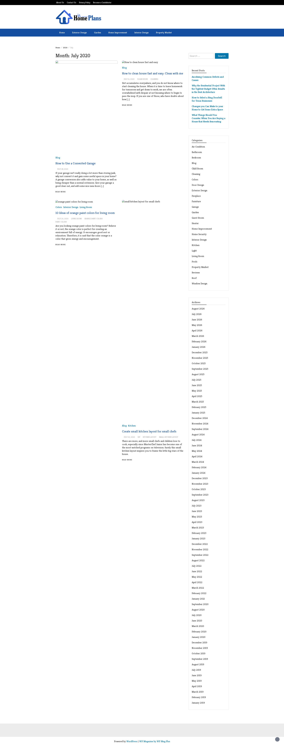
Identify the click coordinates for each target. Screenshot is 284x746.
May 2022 (197, 576)
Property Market (164, 32)
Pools (194, 261)
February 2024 (199, 467)
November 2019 (200, 648)
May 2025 (197, 390)
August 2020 (198, 609)
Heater (195, 223)
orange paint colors (93, 218)
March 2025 (198, 401)
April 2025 (197, 396)
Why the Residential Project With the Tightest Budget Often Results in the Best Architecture (208, 89)
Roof (194, 278)
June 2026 (197, 319)
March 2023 (198, 527)
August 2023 (198, 500)
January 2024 (198, 472)
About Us (60, 2)
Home (62, 32)
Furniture (196, 201)
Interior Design (141, 32)
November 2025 (200, 357)
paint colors (61, 222)
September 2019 (200, 658)
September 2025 (200, 368)
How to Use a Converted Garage (75, 163)
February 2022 (199, 593)
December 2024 (200, 418)
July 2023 (196, 505)
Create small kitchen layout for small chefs (149, 431)
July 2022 (196, 565)
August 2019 (198, 664)
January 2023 (198, 538)
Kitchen (132, 425)
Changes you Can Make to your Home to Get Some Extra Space (207, 108)
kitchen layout (149, 437)
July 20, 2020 (62, 218)
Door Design (198, 185)
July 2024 (196, 440)
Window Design (199, 283)
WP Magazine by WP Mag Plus (154, 741)
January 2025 (198, 412)
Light (194, 250)
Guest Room (198, 217)
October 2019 (198, 653)
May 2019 (197, 680)
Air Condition (198, 146)
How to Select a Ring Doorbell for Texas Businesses (207, 99)
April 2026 (197, 330)
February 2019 (199, 697)
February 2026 (199, 341)
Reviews (196, 272)
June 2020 (197, 620)
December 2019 (199, 642)
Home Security (199, 234)
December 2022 (200, 544)
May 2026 (197, 325)
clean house (142, 79)
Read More (60, 192)
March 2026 (198, 336)
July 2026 (196, 314)
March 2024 (198, 461)
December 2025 (200, 352)
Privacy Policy (84, 2)
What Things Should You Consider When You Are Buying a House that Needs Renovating (208, 118)
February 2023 (199, 533)
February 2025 (199, 407)
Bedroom (196, 157)
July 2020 (196, 615)
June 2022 (197, 571)
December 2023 (200, 478)
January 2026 (198, 347)
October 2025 (199, 363)
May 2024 (197, 451)
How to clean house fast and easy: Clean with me (152, 73)
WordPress (131, 741)
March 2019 (198, 691)
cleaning (154, 79)
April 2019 (197, 686)
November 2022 (200, 549)
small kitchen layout (168, 437)
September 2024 (200, 429)
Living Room (198, 256)
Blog (57, 157)
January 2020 (198, 637)
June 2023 (197, 511)
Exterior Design (79, 32)
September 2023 (200, 494)
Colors (195, 179)
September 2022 (200, 555)
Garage (195, 206)
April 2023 (197, 522)
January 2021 (198, 598)
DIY (139, 437)
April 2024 (197, 456)
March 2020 (198, 626)
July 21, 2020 (129, 79)
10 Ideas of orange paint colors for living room (85, 213)
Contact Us (71, 2)
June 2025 (197, 385)
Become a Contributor (102, 2)
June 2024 (197, 445)
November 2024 (200, 423)
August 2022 (198, 560)
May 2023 (197, 516)
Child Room (197, 168)
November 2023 (200, 483)
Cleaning (196, 174)
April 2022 (197, 582)
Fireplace (196, 195)
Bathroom (197, 152)
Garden (97, 32)
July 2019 (196, 669)
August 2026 (198, 308)
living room (76, 218)
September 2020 (200, 604)
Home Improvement (117, 32)
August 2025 (198, 374)
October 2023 (199, 489)
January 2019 (198, 702)
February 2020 (199, 631)
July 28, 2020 (62, 169)
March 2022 (198, 587)
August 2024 (198, 434)
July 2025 (196, 379)
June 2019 (197, 675)
